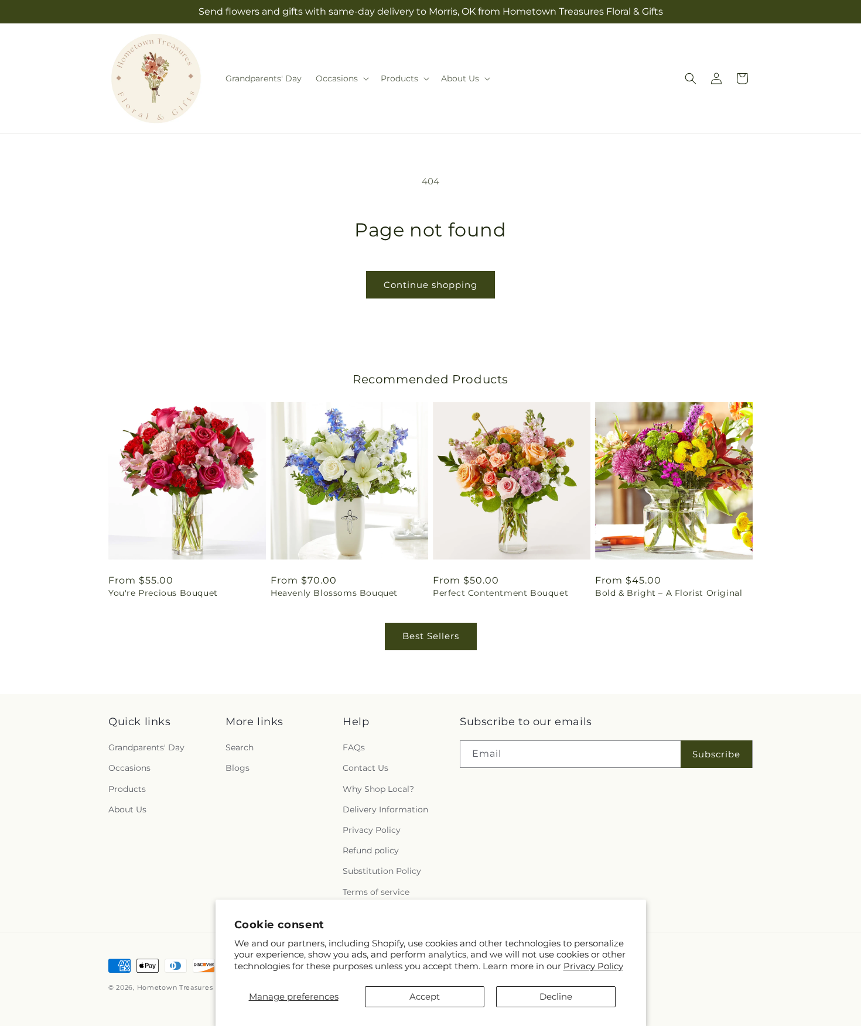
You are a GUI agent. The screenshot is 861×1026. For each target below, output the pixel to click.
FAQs (354, 747)
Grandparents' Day (146, 747)
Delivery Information (385, 809)
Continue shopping (430, 284)
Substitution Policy (382, 871)
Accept (424, 996)
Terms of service (376, 892)
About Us (127, 809)
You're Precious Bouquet (163, 593)
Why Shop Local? (378, 789)
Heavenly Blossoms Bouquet (334, 593)
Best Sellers (430, 635)
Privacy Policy (593, 966)
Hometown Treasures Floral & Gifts (199, 987)
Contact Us (365, 768)
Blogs (238, 768)
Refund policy (371, 850)
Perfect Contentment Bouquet (500, 593)
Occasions (129, 768)
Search (240, 747)
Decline (555, 996)
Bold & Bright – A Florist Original (668, 593)
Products (127, 789)
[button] (341, 78)
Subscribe (716, 754)
